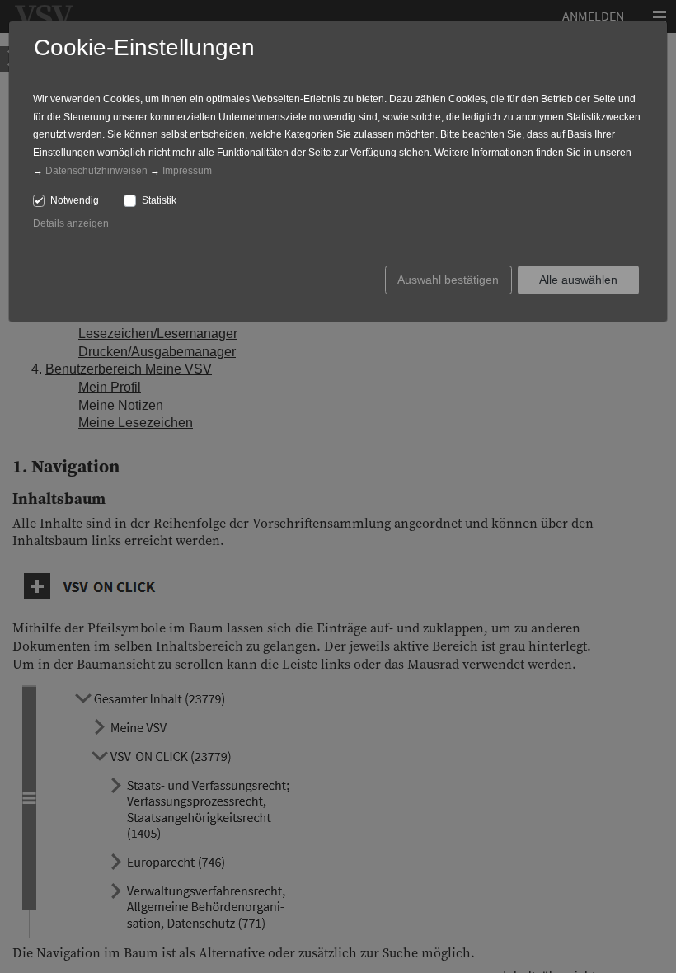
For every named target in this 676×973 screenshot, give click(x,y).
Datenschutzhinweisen (96, 171)
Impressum (187, 171)
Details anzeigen (71, 223)
